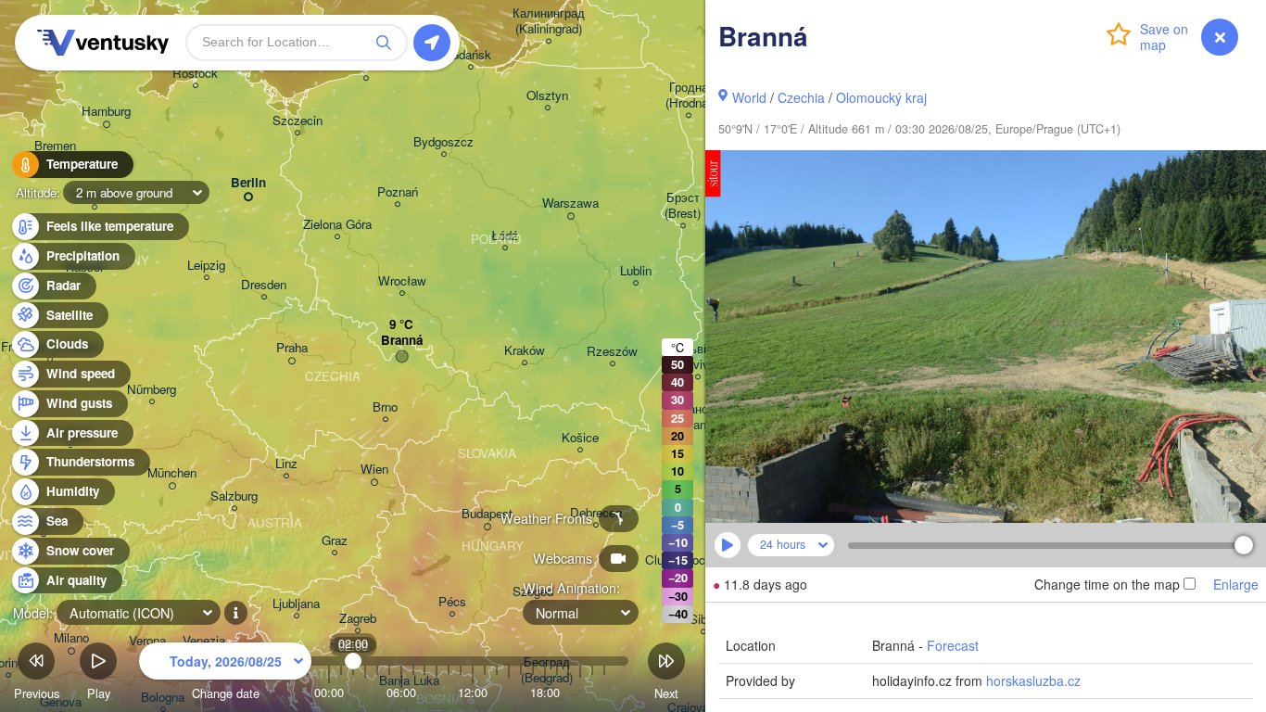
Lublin (636, 271)
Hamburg (106, 112)
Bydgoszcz (443, 142)
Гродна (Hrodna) (688, 95)
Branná (402, 341)
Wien (374, 469)
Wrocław (402, 281)
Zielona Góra (337, 225)
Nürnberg (151, 390)
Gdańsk (470, 55)
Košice (580, 438)
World (749, 97)
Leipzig (206, 265)
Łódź (504, 236)
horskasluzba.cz (1033, 680)
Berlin (248, 183)
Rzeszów (612, 352)
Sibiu (703, 620)
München (171, 473)
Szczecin (297, 121)
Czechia (801, 97)
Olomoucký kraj (881, 97)
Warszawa (570, 203)
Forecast (953, 645)
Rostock (195, 74)
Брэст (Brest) (683, 206)
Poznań (397, 192)
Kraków (524, 351)
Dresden (263, 285)
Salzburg (234, 496)
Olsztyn (547, 96)
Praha (292, 348)
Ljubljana (296, 604)
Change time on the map (1107, 584)
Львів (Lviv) (697, 357)
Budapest (487, 514)
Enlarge (1236, 584)
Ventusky (100, 42)
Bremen (55, 146)
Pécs (452, 602)
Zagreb (357, 619)
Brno (385, 407)
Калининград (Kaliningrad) (549, 21)
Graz (335, 541)
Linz (286, 464)
